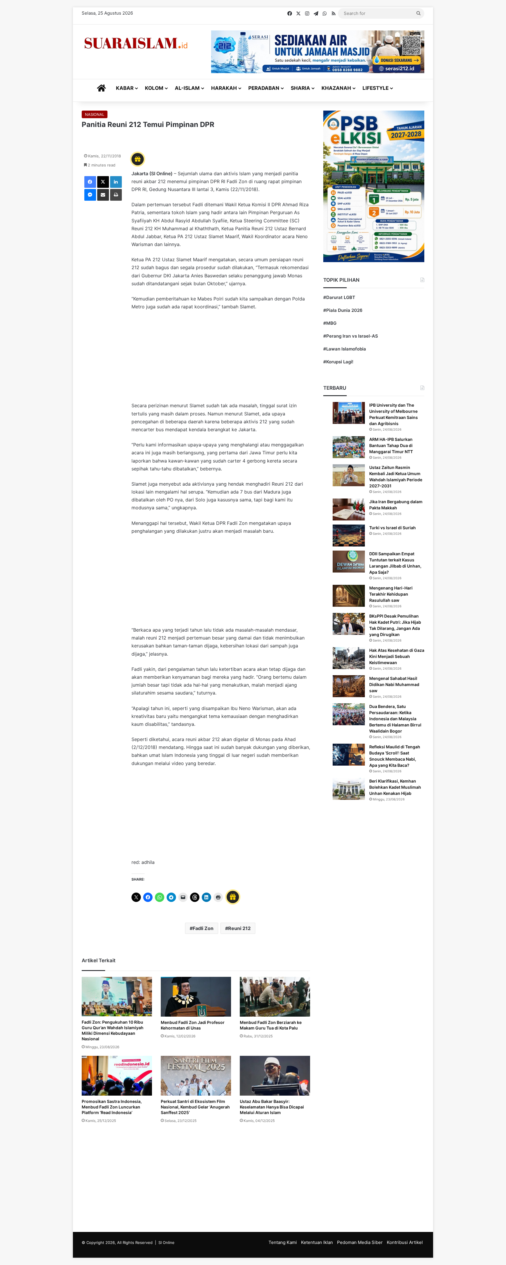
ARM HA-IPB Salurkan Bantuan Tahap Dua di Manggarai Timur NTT (391, 445)
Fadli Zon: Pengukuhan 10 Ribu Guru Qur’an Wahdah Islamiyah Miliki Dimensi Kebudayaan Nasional (112, 1030)
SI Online (166, 1242)
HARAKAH (224, 88)
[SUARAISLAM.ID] (136, 43)
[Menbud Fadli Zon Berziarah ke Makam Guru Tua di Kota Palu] (275, 996)
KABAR (125, 88)
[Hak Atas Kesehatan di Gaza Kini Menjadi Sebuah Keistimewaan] (349, 658)
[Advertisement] (220, 359)
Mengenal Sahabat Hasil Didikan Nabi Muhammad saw (394, 684)
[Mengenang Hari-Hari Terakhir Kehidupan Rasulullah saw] (349, 596)
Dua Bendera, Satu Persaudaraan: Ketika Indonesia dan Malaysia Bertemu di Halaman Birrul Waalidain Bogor (395, 718)
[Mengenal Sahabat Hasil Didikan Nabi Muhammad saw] (349, 686)
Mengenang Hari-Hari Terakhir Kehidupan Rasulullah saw (391, 594)
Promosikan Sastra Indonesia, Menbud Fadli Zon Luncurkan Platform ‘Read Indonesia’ (112, 1107)
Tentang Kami (283, 1242)
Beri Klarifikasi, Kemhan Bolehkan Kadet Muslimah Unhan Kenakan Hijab (395, 787)
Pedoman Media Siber (360, 1242)
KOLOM (154, 88)
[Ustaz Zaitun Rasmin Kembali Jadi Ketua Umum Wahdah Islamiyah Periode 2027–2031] (349, 475)
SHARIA (300, 88)
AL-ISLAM (187, 88)
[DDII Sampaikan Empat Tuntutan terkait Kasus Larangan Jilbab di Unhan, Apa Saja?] (349, 562)
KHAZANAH (336, 88)
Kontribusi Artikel (405, 1242)
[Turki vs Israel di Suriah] (349, 535)
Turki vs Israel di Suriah (392, 527)
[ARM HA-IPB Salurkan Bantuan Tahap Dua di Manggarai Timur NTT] (349, 447)
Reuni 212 (239, 928)
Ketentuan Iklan (317, 1242)
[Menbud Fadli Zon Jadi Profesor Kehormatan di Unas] (196, 996)
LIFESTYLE (376, 88)
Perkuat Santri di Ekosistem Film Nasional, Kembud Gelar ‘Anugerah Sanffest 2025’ (195, 1107)
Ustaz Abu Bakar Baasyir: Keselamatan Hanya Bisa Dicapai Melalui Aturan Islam (272, 1107)
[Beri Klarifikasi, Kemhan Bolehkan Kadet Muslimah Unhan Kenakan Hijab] (349, 789)
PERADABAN (263, 88)
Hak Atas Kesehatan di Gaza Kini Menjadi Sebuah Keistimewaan (396, 656)
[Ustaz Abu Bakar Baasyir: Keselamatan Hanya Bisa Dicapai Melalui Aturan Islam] (275, 1075)
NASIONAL (94, 114)
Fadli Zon (203, 928)
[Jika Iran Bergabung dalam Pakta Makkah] (349, 509)
